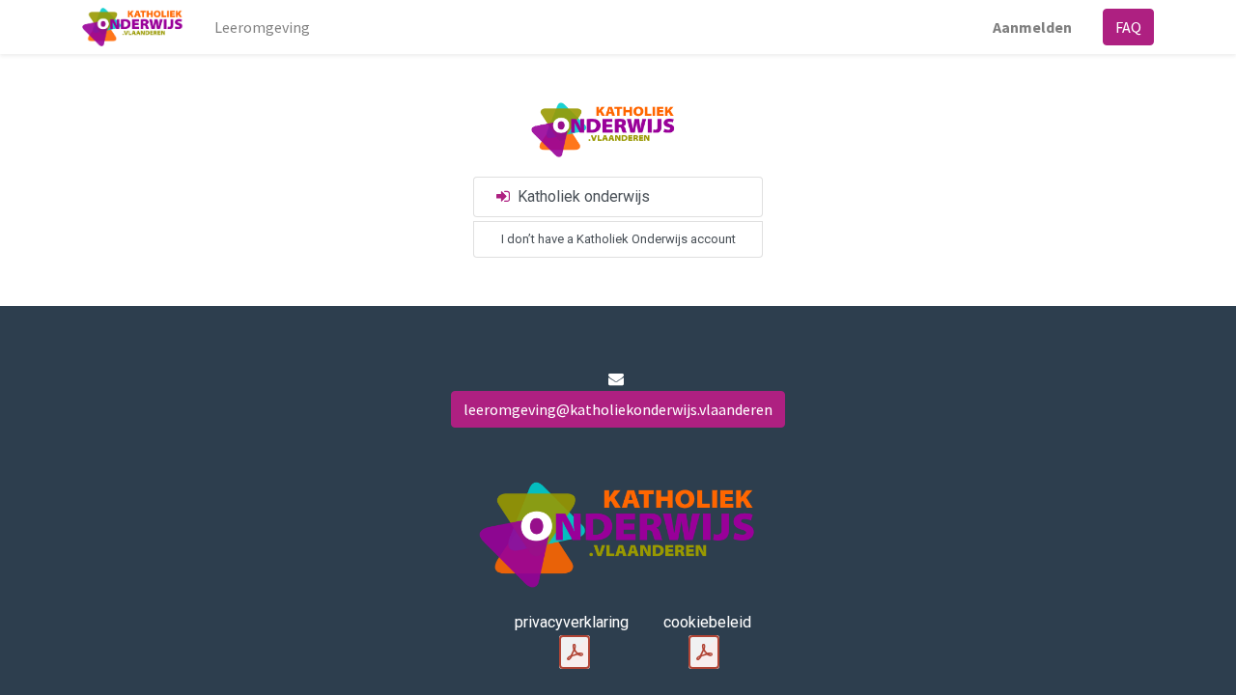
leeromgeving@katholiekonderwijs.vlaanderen (618, 409)
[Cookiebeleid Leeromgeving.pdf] (704, 652)
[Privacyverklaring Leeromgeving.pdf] (574, 652)
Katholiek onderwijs (582, 196)
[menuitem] (262, 27)
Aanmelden (1032, 27)
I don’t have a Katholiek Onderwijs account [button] (618, 239)
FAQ (1128, 27)
